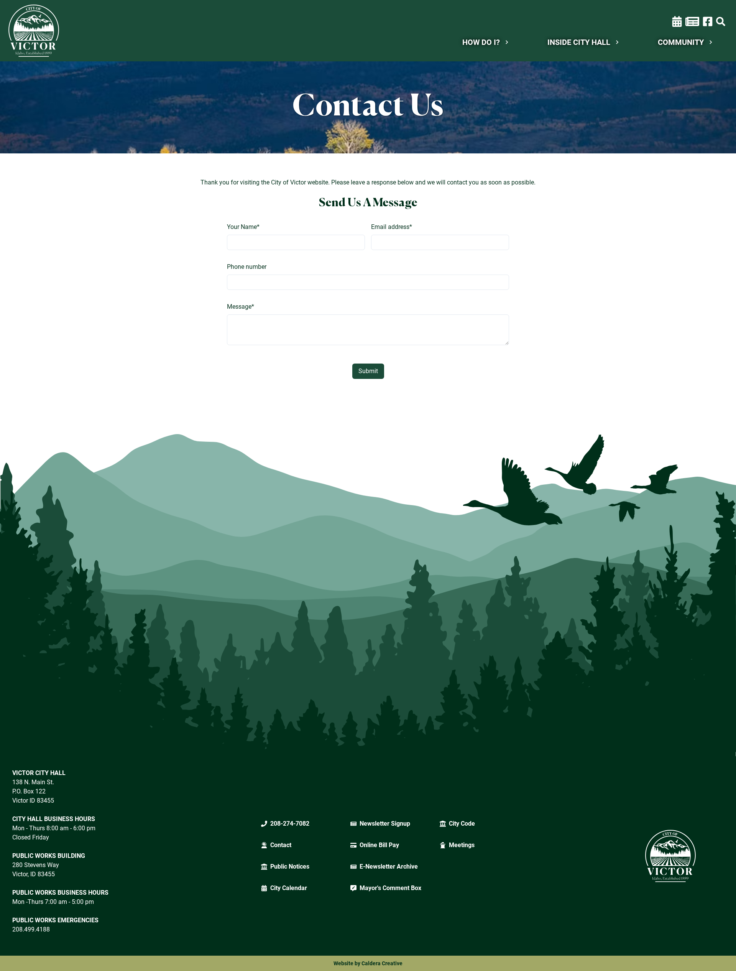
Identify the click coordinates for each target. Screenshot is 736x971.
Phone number (246, 266)
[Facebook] (707, 21)
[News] (692, 21)
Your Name (243, 226)
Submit (368, 371)
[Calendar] (677, 21)
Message (240, 306)
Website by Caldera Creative (368, 963)
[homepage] (33, 30)
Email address (391, 226)
